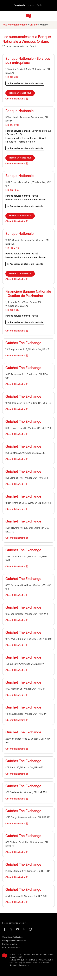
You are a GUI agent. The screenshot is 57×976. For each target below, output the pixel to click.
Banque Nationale (19, 111)
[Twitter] (11, 929)
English (40, 5)
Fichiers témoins (9, 944)
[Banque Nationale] (28, 15)
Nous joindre (19, 5)
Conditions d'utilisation (12, 937)
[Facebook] (4, 929)
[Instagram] (30, 929)
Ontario (34, 25)
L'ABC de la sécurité (11, 947)
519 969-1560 (12, 190)
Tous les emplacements (14, 25)
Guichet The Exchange (23, 343)
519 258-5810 (12, 310)
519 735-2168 (12, 248)
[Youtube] (17, 929)
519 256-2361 (12, 77)
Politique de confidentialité (14, 940)
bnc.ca (31, 5)
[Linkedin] (24, 929)
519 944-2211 (12, 125)
